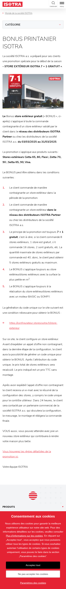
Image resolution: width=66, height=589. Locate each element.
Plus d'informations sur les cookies (24, 535)
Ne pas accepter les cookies (33, 574)
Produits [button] (9, 507)
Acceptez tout (33, 565)
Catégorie (12, 25)
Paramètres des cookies (33, 583)
